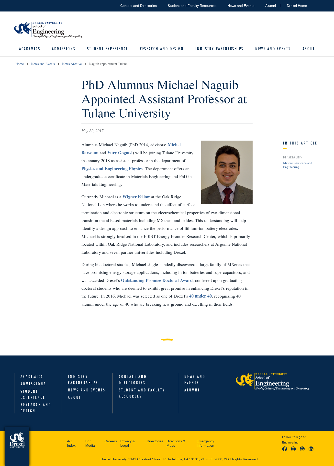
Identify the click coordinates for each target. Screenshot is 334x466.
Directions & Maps (176, 443)
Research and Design (162, 49)
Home (19, 63)
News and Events (240, 6)
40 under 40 (200, 296)
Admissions (63, 49)
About (308, 49)
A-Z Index (71, 443)
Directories (155, 441)
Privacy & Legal (127, 443)
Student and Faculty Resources (192, 6)
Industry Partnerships (219, 49)
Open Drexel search (316, 4)
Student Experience (107, 49)
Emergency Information (205, 443)
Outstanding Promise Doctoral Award (157, 280)
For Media (90, 443)
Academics (29, 49)
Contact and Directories (138, 6)
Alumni (270, 6)
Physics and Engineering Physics (112, 168)
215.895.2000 (211, 459)
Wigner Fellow (136, 196)
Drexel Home (297, 6)
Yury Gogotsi (120, 152)
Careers (110, 441)
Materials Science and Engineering (297, 165)
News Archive (72, 63)
